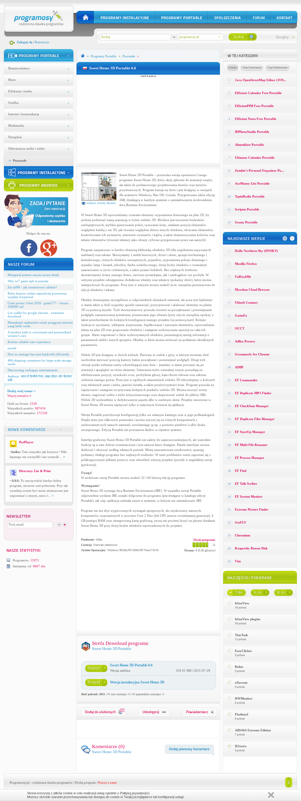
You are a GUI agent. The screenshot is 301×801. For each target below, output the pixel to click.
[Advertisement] (148, 119)
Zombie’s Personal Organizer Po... (259, 170)
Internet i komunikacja (23, 114)
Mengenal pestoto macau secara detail (33, 275)
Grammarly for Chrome (252, 354)
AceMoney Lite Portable (252, 183)
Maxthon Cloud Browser (252, 289)
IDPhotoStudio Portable (252, 131)
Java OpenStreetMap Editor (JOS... (260, 80)
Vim (238, 561)
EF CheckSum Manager (252, 406)
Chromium (242, 535)
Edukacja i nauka (20, 91)
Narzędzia (15, 137)
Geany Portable (246, 222)
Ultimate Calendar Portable (255, 157)
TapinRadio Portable (250, 196)
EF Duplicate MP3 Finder (253, 393)
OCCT (239, 328)
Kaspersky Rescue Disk (251, 548)
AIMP (239, 367)
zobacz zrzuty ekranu (101, 203)
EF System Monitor (248, 496)
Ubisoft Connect (246, 302)
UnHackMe (243, 276)
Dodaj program (85, 782)
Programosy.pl (19, 782)
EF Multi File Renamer (251, 445)
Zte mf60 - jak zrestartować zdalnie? (32, 287)
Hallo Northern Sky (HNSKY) (256, 250)
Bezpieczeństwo (19, 68)
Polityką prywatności (134, 793)
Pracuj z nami (107, 782)
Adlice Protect (245, 341)
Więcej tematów (18, 395)
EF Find (240, 470)
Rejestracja (42, 42)
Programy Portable (103, 56)
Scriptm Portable (247, 209)
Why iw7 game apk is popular (28, 281)
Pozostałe (19, 160)
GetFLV (240, 522)
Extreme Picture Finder (251, 509)
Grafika (13, 102)
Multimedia (16, 125)
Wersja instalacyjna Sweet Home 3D (137, 682)
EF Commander (246, 380)
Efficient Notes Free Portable (255, 119)
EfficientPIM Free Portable (254, 106)
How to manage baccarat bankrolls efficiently (38, 354)
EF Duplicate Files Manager (255, 419)
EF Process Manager (249, 457)
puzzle (12, 348)
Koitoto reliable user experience (29, 342)
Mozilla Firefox (246, 263)
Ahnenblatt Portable (249, 144)
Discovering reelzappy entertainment (33, 370)
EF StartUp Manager (250, 432)
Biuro (12, 79)
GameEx (241, 315)
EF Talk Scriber (246, 483)
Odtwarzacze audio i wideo (26, 148)
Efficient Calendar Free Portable (258, 93)
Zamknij (271, 795)
